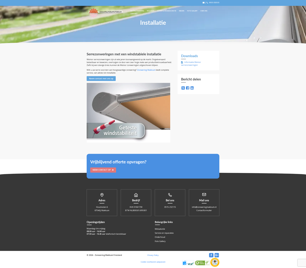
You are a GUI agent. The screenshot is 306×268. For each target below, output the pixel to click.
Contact (134, 14)
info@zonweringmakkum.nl (204, 207)
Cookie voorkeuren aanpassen (153, 262)
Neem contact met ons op (101, 78)
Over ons (203, 11)
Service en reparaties (164, 233)
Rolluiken (150, 11)
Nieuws (181, 11)
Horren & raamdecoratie (166, 11)
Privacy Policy (153, 255)
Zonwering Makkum (146, 70)
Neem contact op (102, 170)
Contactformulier (204, 210)
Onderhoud (160, 237)
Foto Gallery (192, 11)
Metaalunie (160, 229)
